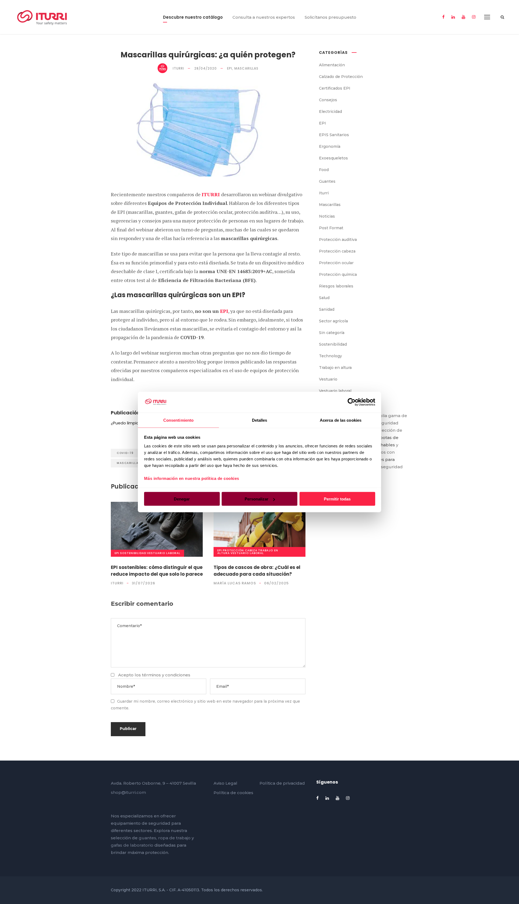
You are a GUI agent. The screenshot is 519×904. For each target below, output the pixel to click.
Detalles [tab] (259, 420)
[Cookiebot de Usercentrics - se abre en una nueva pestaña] (351, 402)
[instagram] (473, 16)
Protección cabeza (240, 550)
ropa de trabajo (174, 837)
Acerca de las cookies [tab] (340, 420)
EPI (224, 311)
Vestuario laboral (163, 553)
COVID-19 (125, 453)
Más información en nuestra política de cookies (191, 478)
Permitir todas (337, 499)
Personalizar (256, 499)
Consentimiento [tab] (178, 420)
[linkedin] (453, 16)
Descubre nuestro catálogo (193, 17)
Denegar (182, 499)
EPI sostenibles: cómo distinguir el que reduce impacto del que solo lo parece (157, 571)
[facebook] (443, 16)
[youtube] (463, 16)
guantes (147, 837)
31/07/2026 (143, 583)
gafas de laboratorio (132, 845)
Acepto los (154, 674)
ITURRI (211, 194)
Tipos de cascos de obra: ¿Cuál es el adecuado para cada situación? (257, 571)
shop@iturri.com (128, 792)
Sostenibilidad (133, 553)
